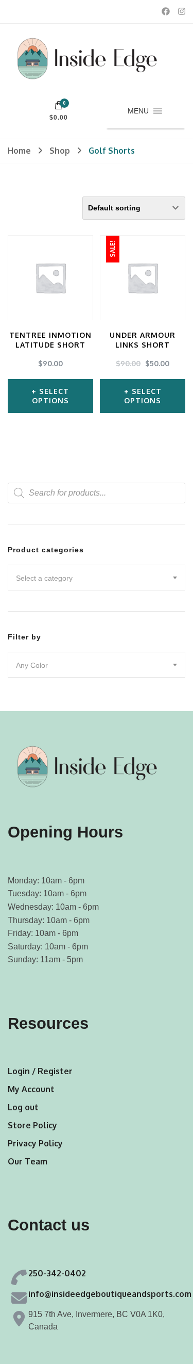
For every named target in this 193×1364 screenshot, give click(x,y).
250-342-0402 (57, 1273)
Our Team (27, 1161)
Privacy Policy (35, 1143)
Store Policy (32, 1125)
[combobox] (96, 577)
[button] (138, 111)
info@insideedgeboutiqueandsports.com (109, 1294)
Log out (23, 1107)
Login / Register (40, 1071)
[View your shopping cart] (58, 107)
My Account (31, 1089)
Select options (50, 396)
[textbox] (96, 578)
